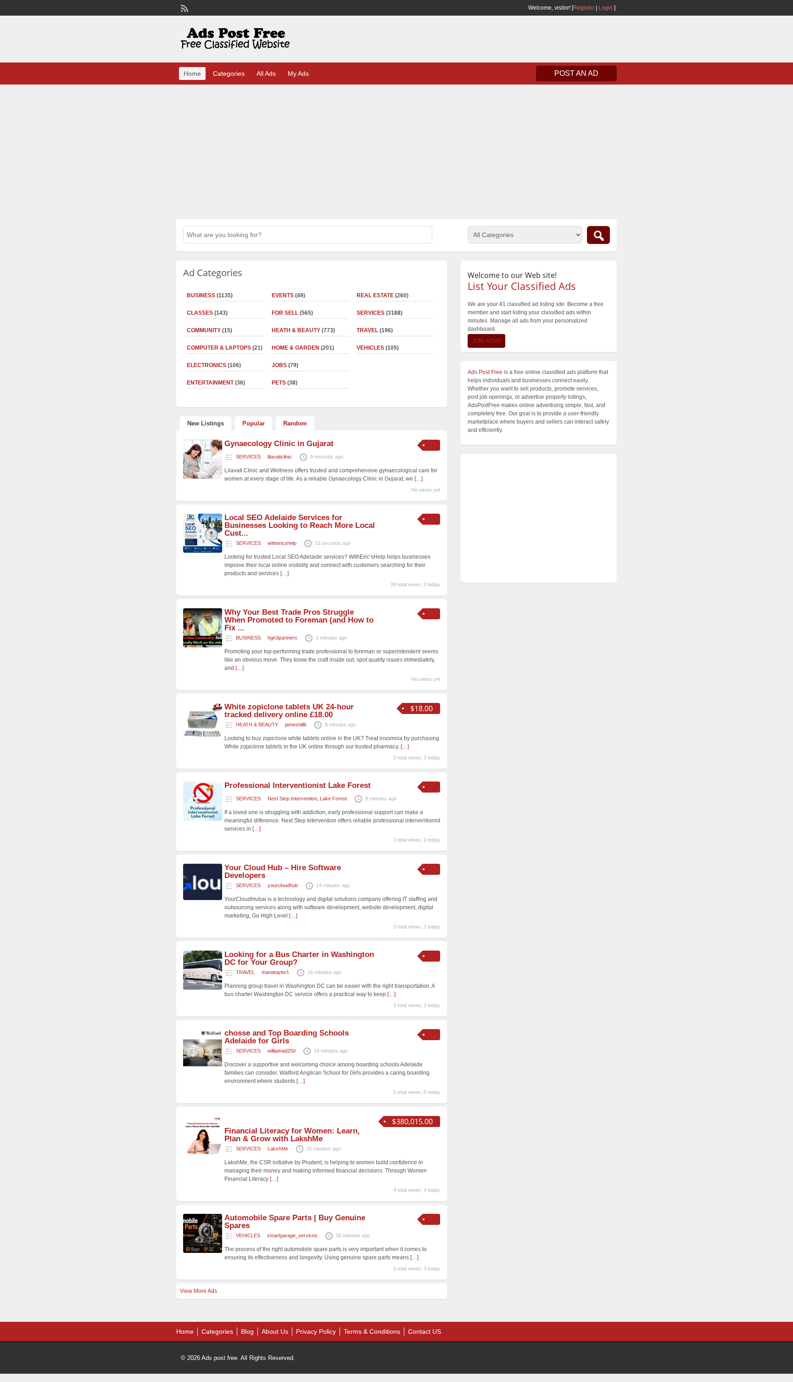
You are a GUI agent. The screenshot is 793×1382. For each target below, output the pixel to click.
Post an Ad (576, 73)
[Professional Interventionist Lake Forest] (202, 819)
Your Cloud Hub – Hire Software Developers (282, 871)
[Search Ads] (598, 235)
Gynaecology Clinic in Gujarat (279, 443)
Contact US (424, 1331)
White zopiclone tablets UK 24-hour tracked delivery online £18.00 (289, 710)
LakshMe (278, 1148)
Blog (247, 1331)
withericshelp (282, 543)
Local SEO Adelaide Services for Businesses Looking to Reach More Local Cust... (299, 525)
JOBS (279, 365)
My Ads (298, 73)
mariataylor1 (275, 972)
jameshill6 (296, 724)
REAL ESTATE (375, 295)
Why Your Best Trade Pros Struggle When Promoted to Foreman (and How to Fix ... (299, 620)
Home (192, 73)
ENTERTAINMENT (210, 382)
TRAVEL (367, 330)
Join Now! (486, 341)
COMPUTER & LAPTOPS (219, 348)
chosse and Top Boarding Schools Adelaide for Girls (286, 1037)
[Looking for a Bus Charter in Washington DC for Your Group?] (202, 988)
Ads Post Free (485, 372)
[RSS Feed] (183, 7)
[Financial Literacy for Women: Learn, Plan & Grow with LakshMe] (202, 1153)
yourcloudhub (283, 885)
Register (583, 8)
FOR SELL (285, 313)
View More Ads (198, 1291)
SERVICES (371, 313)
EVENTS (283, 295)
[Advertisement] (396, 150)
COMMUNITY (204, 330)
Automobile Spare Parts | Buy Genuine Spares (294, 1221)
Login (605, 8)
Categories (229, 73)
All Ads (266, 73)
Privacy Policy (316, 1331)
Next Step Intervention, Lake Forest (307, 798)
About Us (275, 1331)
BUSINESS (201, 295)
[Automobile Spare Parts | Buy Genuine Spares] (202, 1251)
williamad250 (282, 1050)
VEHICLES (370, 348)
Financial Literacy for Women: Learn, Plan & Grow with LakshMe (292, 1135)
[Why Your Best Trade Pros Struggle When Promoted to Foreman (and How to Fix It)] (202, 645)
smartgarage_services (292, 1235)
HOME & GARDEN (295, 348)
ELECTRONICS (206, 365)
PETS (279, 382)
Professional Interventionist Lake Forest (297, 785)
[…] (418, 479)
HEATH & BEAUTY (296, 330)
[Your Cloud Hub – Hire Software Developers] (202, 898)
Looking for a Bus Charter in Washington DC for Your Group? (299, 958)
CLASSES (200, 313)
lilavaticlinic (280, 456)
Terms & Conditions (372, 1331)
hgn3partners (282, 637)
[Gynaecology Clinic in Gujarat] (202, 477)
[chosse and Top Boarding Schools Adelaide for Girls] (202, 1066)
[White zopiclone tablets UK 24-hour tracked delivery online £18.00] (202, 740)
